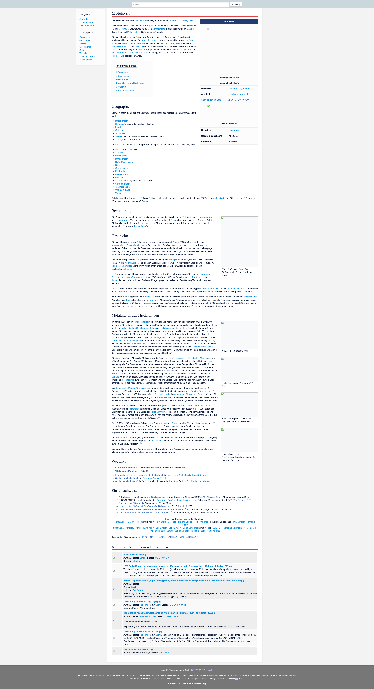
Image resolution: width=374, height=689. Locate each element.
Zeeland (117, 340)
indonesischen (180, 357)
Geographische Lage (211, 99)
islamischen (149, 223)
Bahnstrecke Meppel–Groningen (130, 387)
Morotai (118, 126)
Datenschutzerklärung (194, 683)
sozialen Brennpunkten (136, 343)
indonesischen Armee (125, 291)
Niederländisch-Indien (202, 346)
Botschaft (192, 357)
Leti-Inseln (120, 177)
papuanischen (122, 219)
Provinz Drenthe (198, 390)
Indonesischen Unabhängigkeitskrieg (139, 327)
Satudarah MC (123, 437)
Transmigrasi (140, 226)
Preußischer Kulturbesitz (198, 481)
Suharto (115, 376)
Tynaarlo (165, 405)
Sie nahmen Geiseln (195, 394)
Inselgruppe (159, 28)
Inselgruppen (183, 518)
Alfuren (174, 219)
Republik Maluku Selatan (211, 288)
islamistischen (250, 296)
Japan (114, 280)
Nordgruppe (120, 521)
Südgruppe (118, 527)
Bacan (115, 46)
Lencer (143, 557)
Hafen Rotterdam (142, 321)
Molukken (137, 560)
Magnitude (220, 197)
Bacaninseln (133, 521)
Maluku (190, 28)
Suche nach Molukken (126, 477)
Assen (175, 422)
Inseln (168, 518)
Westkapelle (135, 340)
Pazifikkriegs (198, 277)
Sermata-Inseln (122, 183)
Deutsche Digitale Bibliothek (156, 477)
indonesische (141, 20)
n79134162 (171, 536)
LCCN (162, 536)
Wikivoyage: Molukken (126, 471)
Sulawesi (173, 20)
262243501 (191, 536)
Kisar (246, 527)
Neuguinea (188, 20)
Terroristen (134, 408)
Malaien (156, 216)
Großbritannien (135, 277)
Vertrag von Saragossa (123, 265)
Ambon (125, 28)
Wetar (118, 192)
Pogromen (154, 299)
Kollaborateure (167, 327)
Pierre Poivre (118, 55)
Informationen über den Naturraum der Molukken (138, 474)
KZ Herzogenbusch (158, 337)
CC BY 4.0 (138, 590)
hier (96, 675)
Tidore (171, 43)
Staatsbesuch (175, 373)
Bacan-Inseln (121, 120)
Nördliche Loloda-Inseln (187, 521)
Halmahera (233, 130)
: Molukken (126, 467)
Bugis (179, 251)
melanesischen (207, 216)
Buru (117, 164)
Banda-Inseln (121, 158)
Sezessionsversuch (237, 288)
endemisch (123, 46)
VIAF (182, 536)
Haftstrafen (129, 379)
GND (141, 536)
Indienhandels (131, 262)
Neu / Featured (86, 25)
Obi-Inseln (120, 129)
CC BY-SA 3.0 (162, 557)
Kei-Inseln (120, 171)
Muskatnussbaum (150, 39)
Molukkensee (234, 88)
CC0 (239, 637)
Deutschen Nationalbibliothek (192, 474)
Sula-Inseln (120, 133)
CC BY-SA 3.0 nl (178, 604)
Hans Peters (145, 604)
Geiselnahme (193, 405)
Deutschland (157, 440)
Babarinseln (121, 155)
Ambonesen (163, 397)
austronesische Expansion (124, 245)
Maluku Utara (133, 31)
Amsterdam (179, 394)
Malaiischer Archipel (238, 94)
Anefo (158, 604)
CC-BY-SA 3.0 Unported (202, 669)
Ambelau (130, 527)
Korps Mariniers (158, 411)
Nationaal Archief (148, 616)
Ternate (163, 43)
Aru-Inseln (120, 152)
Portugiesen (174, 259)
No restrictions (172, 616)
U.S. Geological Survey (157, 496)
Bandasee (247, 88)
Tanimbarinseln (122, 186)
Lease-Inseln (121, 174)
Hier (107, 675)
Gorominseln (121, 167)
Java (128, 299)
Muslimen (196, 291)
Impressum (174, 683)
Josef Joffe (126, 506)
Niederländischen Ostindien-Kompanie (130, 52)
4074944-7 (150, 536)
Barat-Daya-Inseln (124, 161)
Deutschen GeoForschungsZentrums (174, 499)
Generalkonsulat (162, 394)
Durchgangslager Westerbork (187, 337)
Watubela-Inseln (122, 189)
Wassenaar (205, 357)
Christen (209, 291)
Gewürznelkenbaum (131, 43)
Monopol (139, 46)
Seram (118, 180)
